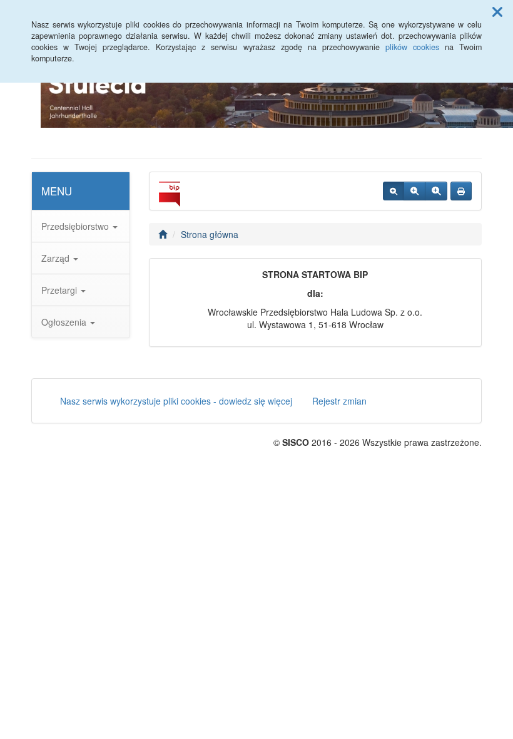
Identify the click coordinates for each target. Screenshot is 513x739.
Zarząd (56, 258)
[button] (497, 11)
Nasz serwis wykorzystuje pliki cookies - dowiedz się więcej (176, 401)
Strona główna (209, 234)
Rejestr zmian (339, 401)
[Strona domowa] (162, 234)
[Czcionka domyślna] (393, 191)
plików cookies (412, 47)
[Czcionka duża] (436, 191)
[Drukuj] (461, 191)
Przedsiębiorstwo (76, 226)
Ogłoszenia (65, 322)
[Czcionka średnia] (414, 191)
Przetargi (60, 290)
